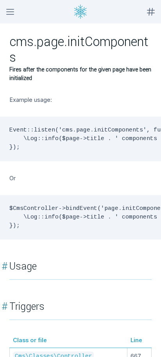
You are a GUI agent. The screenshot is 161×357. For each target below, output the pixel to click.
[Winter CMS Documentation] (80, 11)
